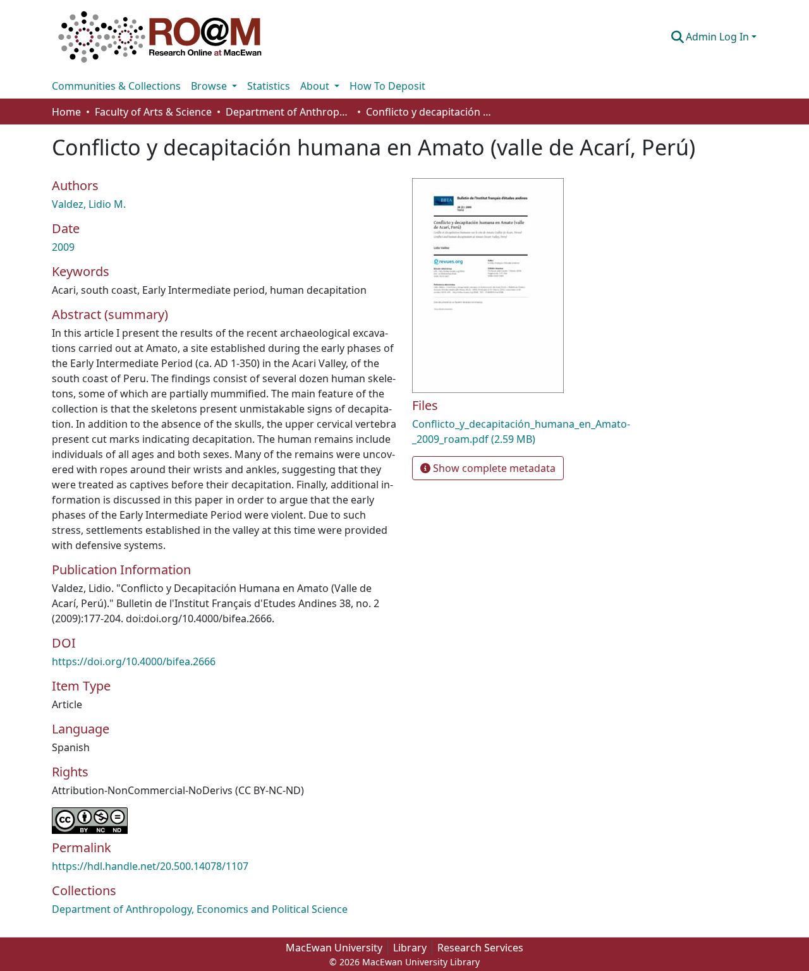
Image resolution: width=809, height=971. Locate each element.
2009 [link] (63, 247)
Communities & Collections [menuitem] (116, 86)
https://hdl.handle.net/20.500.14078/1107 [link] (150, 866)
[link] (524, 431)
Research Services (480, 948)
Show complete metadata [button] (493, 468)
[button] (160, 36)
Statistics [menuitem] (268, 86)
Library (410, 948)
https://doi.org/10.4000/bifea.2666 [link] (134, 661)
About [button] (316, 86)
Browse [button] (210, 86)
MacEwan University (334, 948)
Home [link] (66, 112)
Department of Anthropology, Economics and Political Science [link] (289, 112)
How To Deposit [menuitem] (387, 86)
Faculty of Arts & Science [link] (153, 112)
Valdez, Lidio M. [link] (89, 204)
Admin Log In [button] (718, 37)
